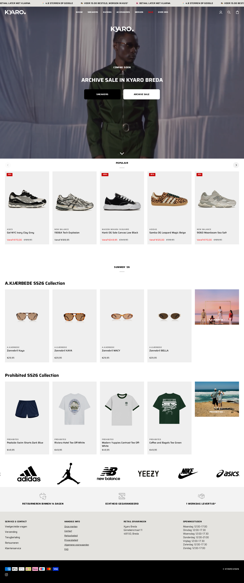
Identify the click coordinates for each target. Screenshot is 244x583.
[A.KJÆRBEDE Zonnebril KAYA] (74, 317)
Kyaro (229, 569)
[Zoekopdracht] (229, 12)
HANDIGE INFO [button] (72, 521)
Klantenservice (13, 548)
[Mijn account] (221, 12)
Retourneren (12, 543)
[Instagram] (6, 574)
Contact (68, 531)
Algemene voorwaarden (76, 545)
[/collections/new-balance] (60, 473)
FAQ (66, 549)
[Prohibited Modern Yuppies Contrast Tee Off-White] (122, 409)
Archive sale (142, 94)
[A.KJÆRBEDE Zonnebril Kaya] (27, 317)
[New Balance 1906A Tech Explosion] (74, 199)
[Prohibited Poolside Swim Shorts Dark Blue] (27, 409)
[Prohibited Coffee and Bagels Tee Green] (169, 409)
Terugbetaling (12, 537)
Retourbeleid (71, 535)
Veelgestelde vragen (16, 526)
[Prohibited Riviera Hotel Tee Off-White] (74, 409)
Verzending (11, 532)
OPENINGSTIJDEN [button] (192, 521)
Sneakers (102, 94)
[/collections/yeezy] (99, 473)
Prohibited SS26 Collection (32, 375)
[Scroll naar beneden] (122, 152)
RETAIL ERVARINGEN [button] (135, 521)
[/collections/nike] (139, 473)
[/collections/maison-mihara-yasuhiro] (219, 473)
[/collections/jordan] (20, 473)
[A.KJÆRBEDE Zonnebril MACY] (122, 317)
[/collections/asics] (179, 473)
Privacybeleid (71, 540)
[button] (93, 12)
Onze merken (71, 526)
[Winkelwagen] (237, 12)
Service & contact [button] (16, 521)
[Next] (236, 165)
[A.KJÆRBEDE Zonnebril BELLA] (169, 317)
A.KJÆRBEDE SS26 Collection (35, 283)
